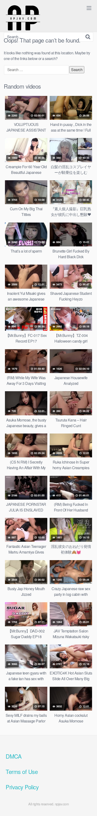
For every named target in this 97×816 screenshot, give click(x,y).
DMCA (13, 756)
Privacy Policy (22, 787)
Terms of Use (22, 771)
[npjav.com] (23, 18)
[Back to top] (89, 805)
